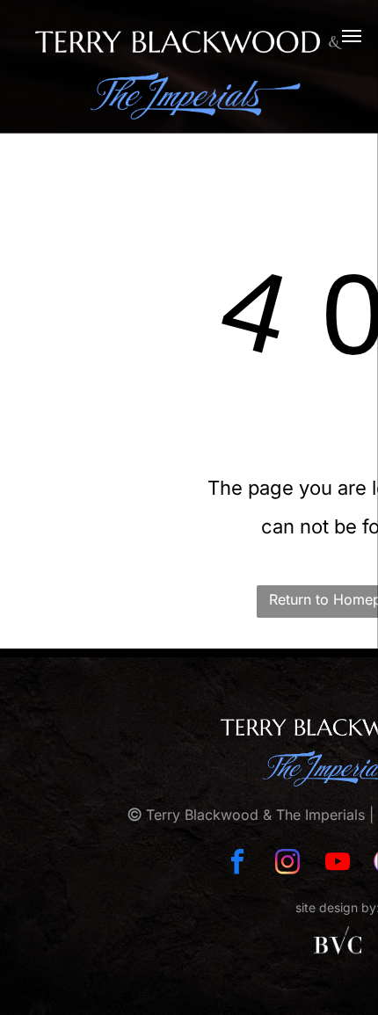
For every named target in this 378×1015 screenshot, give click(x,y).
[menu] (351, 36)
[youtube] (337, 863)
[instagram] (287, 863)
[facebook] (237, 863)
